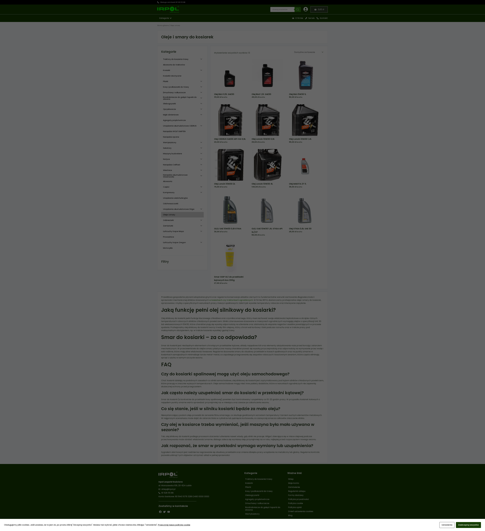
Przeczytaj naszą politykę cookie (174, 524)
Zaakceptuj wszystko (468, 524)
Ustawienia (447, 524)
